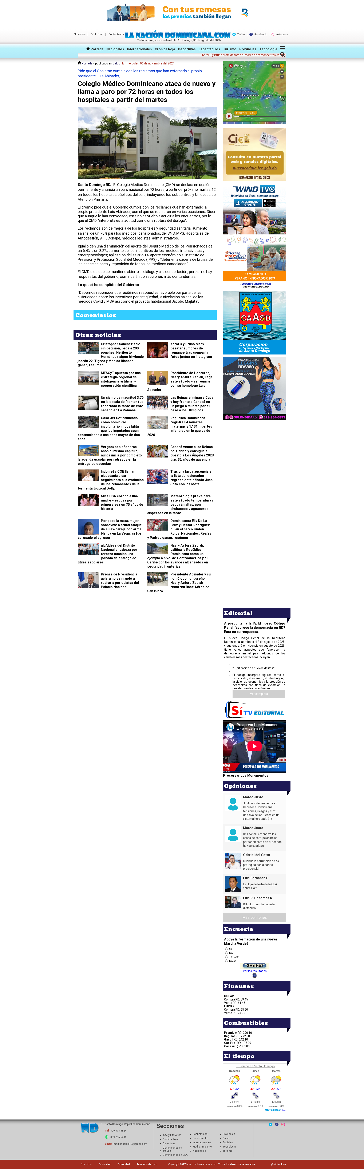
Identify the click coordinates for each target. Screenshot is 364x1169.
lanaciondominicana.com (201, 1164)
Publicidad (97, 34)
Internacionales (139, 49)
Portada (96, 49)
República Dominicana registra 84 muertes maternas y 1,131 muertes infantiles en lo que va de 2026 (179, 426)
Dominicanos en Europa (172, 1149)
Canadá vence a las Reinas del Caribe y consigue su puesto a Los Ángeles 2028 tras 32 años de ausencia (192, 453)
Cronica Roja (165, 49)
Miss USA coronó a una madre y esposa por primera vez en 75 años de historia (122, 502)
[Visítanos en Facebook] (276, 1124)
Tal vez (234, 957)
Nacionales (115, 49)
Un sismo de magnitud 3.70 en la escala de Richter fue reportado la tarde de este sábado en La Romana (122, 404)
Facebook (260, 34)
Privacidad (124, 1164)
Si (230, 949)
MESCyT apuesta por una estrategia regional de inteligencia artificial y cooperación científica (121, 379)
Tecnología (268, 49)
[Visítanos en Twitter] (270, 1124)
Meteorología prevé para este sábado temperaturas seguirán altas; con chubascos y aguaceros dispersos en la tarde (180, 504)
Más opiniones (254, 917)
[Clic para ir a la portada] (90, 1128)
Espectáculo (200, 1138)
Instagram (282, 34)
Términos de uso (146, 1164)
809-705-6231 (118, 1137)
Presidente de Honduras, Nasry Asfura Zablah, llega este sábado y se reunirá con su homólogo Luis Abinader (180, 381)
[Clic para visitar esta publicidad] (182, 12)
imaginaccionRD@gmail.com (130, 1143)
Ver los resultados (255, 971)
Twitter (241, 34)
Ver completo (259, 694)
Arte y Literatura (172, 1135)
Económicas (200, 1134)
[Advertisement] (254, 450)
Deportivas (187, 49)
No (231, 953)
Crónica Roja (170, 1139)
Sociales (228, 1142)
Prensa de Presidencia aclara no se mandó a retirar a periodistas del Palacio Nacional (120, 580)
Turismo (229, 49)
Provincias (247, 49)
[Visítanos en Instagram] (283, 1124)
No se (233, 961)
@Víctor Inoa (278, 1164)
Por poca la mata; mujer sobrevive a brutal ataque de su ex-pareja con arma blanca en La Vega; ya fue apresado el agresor (110, 529)
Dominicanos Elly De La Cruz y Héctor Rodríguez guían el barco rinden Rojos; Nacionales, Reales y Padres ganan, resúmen (179, 529)
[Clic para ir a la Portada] (179, 37)
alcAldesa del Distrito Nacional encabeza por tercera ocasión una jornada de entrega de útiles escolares (107, 553)
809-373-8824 (118, 1130)
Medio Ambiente (202, 1146)
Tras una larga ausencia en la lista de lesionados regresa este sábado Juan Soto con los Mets (191, 477)
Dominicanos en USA (175, 1154)
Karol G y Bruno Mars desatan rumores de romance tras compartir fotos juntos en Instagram (191, 350)
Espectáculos (209, 49)
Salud (116, 63)
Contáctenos (116, 34)
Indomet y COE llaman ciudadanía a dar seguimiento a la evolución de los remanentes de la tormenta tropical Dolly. (111, 479)
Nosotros (80, 34)
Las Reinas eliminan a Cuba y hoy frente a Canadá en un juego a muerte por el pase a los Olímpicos (191, 404)
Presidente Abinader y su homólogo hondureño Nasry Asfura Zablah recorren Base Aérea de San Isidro (179, 582)
